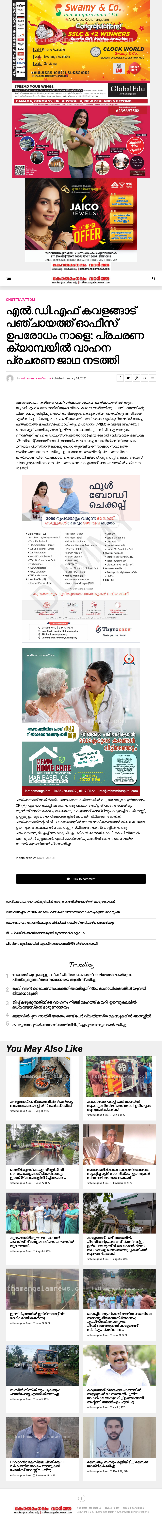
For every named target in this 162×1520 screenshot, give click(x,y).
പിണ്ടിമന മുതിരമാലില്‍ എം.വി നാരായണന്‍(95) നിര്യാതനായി (51, 943)
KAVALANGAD (47, 858)
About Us (82, 1508)
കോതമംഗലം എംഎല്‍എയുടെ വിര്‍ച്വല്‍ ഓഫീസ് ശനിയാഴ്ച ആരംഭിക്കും (60, 922)
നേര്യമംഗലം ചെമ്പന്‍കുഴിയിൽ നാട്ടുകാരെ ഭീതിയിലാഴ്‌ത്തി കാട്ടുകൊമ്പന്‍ (60, 901)
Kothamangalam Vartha (36, 378)
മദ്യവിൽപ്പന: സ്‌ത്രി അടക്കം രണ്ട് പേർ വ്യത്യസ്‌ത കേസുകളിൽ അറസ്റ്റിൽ (63, 912)
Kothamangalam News (20, 1111)
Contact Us (95, 1508)
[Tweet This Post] (128, 378)
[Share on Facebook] (120, 378)
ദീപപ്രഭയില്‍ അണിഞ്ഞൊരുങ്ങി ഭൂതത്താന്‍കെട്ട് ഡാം (45, 933)
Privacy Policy (111, 1508)
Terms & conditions (132, 1508)
